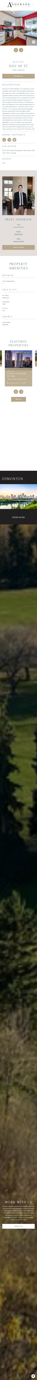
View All (18, 399)
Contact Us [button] (18, 1226)
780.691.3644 (18, 234)
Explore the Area (18, 517)
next (21, 50)
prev (16, 50)
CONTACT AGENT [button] (18, 247)
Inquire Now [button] (18, 76)
